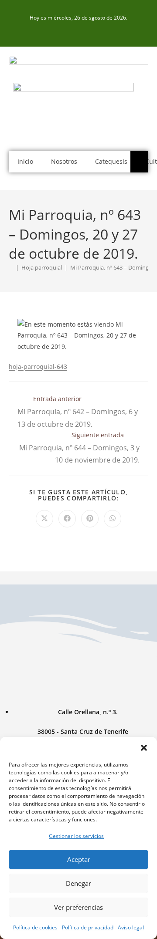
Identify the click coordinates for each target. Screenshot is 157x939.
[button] (144, 747)
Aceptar (78, 859)
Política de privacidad (87, 927)
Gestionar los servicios (76, 836)
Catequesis (111, 161)
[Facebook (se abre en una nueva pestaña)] (78, 31)
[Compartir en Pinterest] (90, 518)
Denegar (78, 883)
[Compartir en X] (44, 518)
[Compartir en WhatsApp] (112, 518)
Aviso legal (131, 927)
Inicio (25, 161)
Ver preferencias (78, 907)
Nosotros (64, 161)
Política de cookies (35, 927)
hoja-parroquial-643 (38, 366)
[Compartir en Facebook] (67, 518)
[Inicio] (11, 267)
